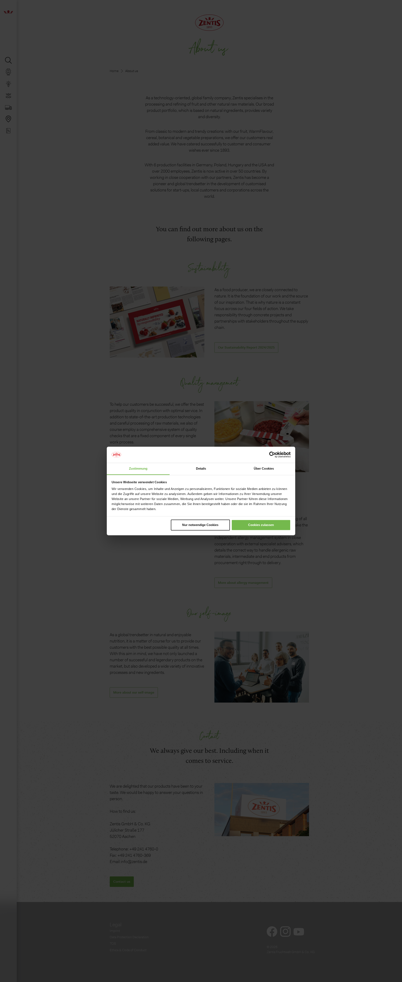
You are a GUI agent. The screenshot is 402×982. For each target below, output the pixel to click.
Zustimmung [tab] (138, 468)
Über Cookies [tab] (264, 468)
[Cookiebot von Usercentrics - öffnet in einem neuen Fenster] (272, 455)
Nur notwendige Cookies (200, 525)
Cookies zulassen (261, 525)
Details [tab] (201, 468)
